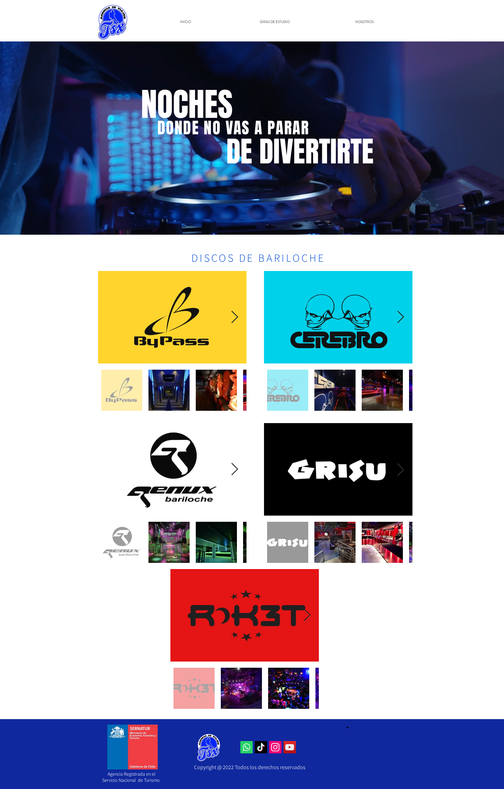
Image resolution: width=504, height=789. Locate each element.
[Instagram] (275, 747)
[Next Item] (235, 317)
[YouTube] (290, 747)
